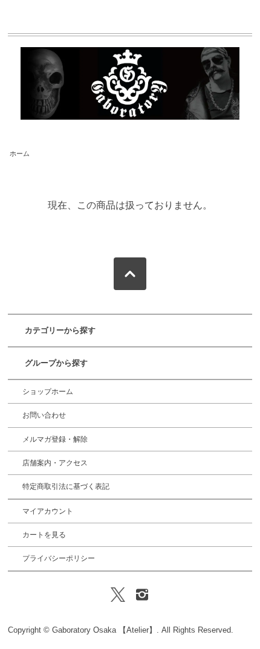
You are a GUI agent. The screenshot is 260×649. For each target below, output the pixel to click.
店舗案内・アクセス (55, 463)
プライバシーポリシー (58, 558)
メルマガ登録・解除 (55, 439)
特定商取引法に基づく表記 (65, 486)
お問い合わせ (44, 415)
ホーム (20, 153)
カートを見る (44, 535)
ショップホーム (47, 391)
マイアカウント (47, 511)
